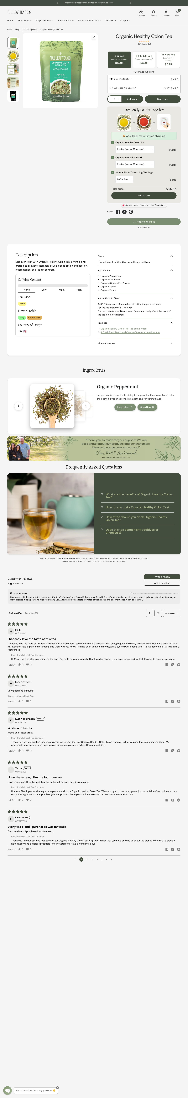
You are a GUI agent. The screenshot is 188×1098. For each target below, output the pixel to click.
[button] (7, 1090)
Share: (110, 212)
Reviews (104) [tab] (15, 613)
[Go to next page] (112, 859)
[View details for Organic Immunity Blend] (144, 122)
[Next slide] (86, 406)
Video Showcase (106, 343)
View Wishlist (144, 227)
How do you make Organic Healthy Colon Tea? (137, 507)
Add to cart (144, 195)
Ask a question (162, 583)
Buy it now (162, 99)
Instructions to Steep (109, 298)
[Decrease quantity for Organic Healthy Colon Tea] (110, 99)
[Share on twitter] (172, 665)
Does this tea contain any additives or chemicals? (132, 531)
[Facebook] (118, 212)
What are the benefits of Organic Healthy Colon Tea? (139, 496)
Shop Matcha (64, 20)
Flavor (101, 256)
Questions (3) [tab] (31, 613)
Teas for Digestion (30, 29)
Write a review (162, 576)
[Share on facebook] (167, 665)
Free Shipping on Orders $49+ (94, 2)
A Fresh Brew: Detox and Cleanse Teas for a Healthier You (130, 332)
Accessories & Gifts (88, 20)
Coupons (125, 20)
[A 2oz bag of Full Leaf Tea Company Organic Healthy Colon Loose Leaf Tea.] (94, 37)
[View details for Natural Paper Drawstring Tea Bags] (164, 122)
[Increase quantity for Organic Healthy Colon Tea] (119, 99)
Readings (102, 322)
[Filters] (158, 613)
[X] (124, 212)
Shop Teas (23, 20)
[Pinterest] (131, 212)
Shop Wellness (43, 20)
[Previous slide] (18, 406)
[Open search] (149, 613)
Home (10, 20)
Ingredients (104, 270)
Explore (109, 20)
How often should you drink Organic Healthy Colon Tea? (136, 518)
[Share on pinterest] (178, 665)
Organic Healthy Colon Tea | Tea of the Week (123, 328)
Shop (17, 29)
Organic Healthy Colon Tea (144, 36)
